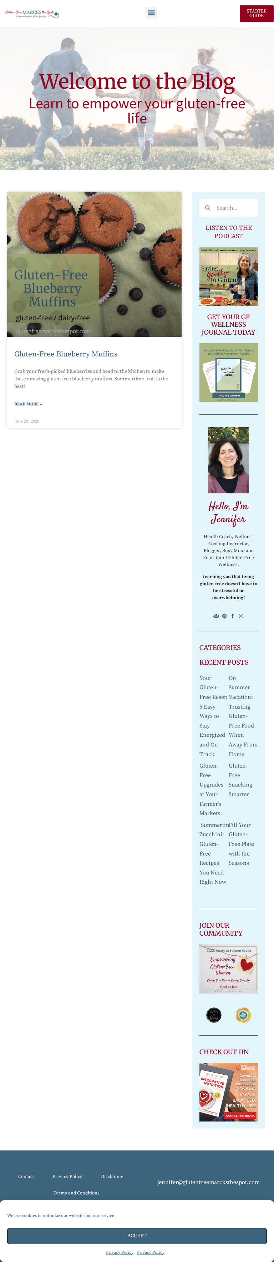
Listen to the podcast (229, 232)
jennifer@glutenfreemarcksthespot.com (208, 1182)
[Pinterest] (224, 616)
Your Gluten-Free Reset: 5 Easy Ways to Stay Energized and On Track (213, 716)
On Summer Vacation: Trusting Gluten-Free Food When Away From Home (243, 716)
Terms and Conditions (77, 1193)
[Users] (216, 616)
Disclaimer (112, 1176)
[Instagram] (241, 616)
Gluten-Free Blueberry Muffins (65, 354)
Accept (137, 1235)
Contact (26, 1176)
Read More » (28, 404)
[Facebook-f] (232, 616)
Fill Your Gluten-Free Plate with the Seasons (241, 844)
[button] (151, 13)
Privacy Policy (119, 1252)
